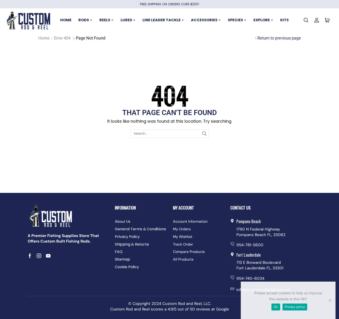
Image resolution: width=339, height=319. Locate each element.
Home (44, 38)
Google (222, 309)
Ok (276, 307)
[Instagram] (39, 255)
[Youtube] (48, 255)
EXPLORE (261, 20)
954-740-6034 (250, 278)
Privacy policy (295, 307)
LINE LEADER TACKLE (162, 20)
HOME (65, 20)
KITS (284, 20)
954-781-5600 (249, 244)
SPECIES (235, 20)
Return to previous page (279, 38)
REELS (104, 20)
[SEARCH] (204, 133)
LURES (126, 20)
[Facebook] (30, 255)
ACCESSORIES (204, 20)
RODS (83, 20)
